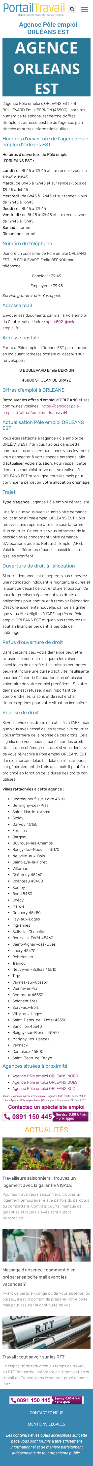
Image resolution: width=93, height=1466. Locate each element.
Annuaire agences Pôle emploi (29, 1096)
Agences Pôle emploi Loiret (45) (28, 1100)
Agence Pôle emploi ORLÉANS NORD (45, 1076)
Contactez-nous (46, 1413)
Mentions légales (46, 1424)
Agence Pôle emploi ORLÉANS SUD (43, 1088)
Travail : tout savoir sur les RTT (34, 1357)
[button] (72, 9)
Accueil (6, 1096)
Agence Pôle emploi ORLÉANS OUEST (46, 1082)
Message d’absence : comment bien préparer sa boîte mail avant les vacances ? (39, 1277)
